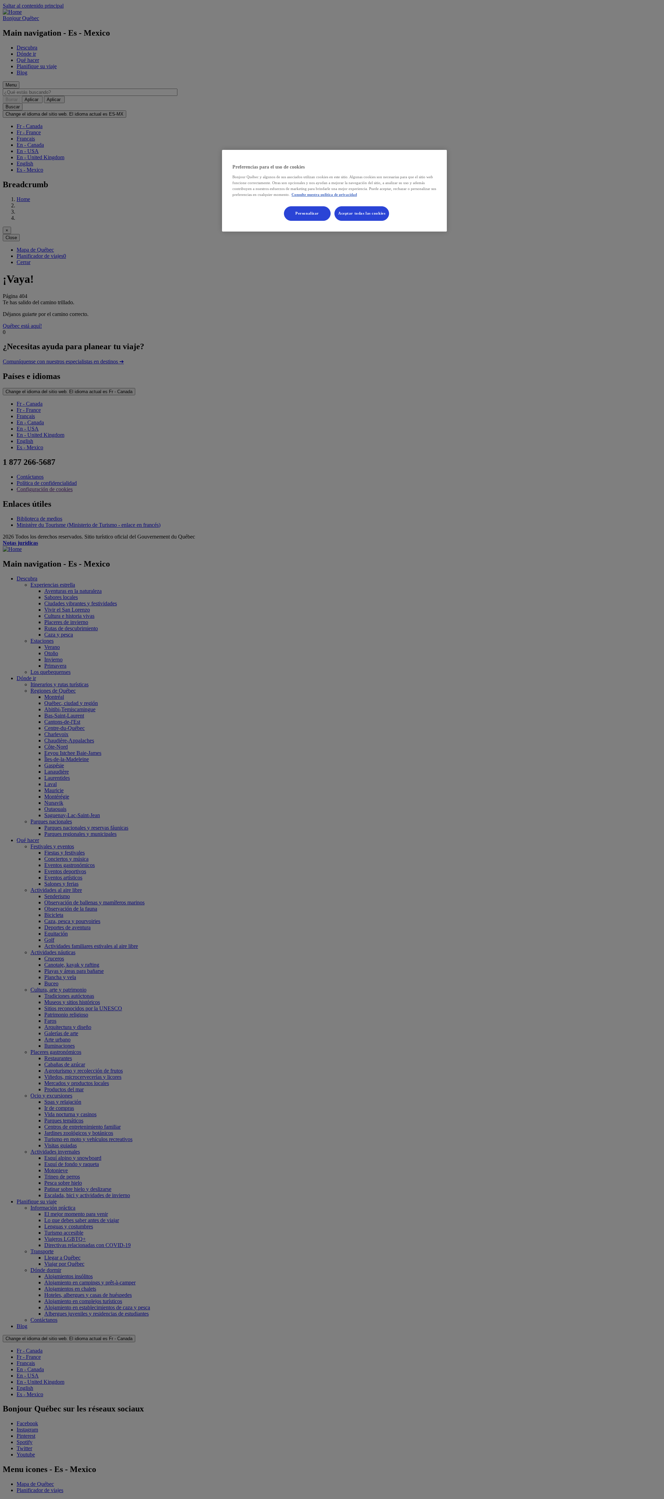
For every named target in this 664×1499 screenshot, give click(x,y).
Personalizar (307, 213)
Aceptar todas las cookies (361, 213)
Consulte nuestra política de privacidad (324, 194)
